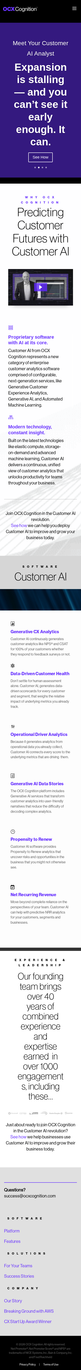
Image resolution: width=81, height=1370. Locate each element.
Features (12, 1241)
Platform (12, 1231)
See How (40, 157)
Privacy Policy (27, 1364)
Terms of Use (51, 1364)
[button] (40, 287)
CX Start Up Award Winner (28, 1321)
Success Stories (19, 1276)
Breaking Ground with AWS (29, 1311)
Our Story (13, 1300)
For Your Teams (18, 1265)
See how (19, 525)
